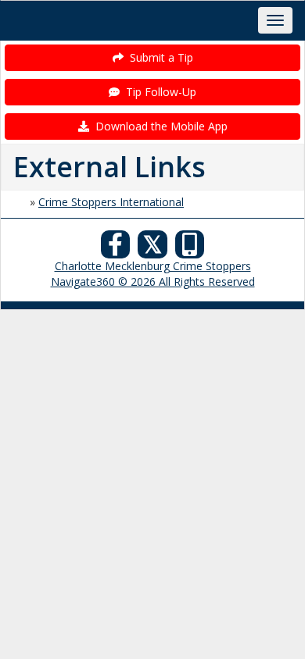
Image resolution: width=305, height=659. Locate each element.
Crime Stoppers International (111, 201)
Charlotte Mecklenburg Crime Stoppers (153, 265)
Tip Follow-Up (158, 91)
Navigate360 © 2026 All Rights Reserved (153, 281)
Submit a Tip (158, 57)
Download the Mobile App (158, 126)
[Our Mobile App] (190, 248)
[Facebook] (116, 248)
